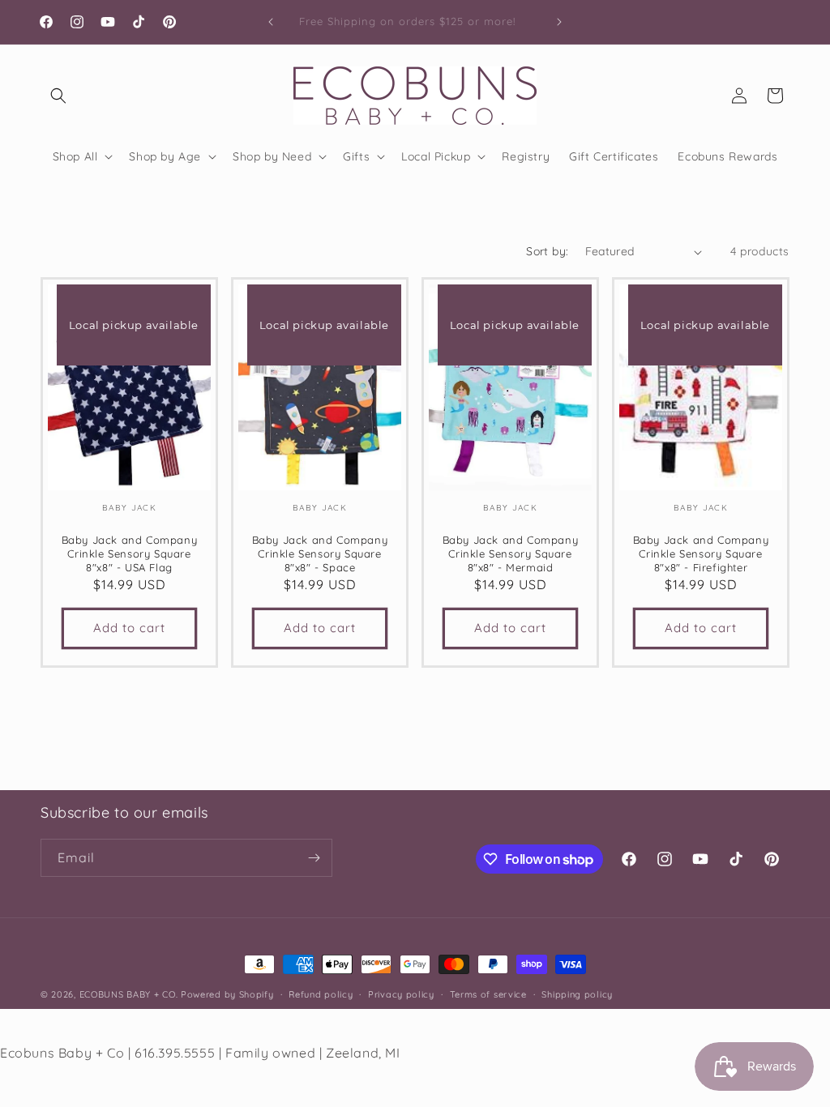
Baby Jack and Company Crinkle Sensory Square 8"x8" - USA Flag (130, 554)
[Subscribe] (314, 858)
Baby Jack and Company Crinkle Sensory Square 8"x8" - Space (320, 554)
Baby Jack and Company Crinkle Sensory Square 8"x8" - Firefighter (701, 554)
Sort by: (547, 251)
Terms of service (488, 994)
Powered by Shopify (227, 994)
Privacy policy (401, 994)
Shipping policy (577, 994)
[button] (58, 95)
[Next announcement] (559, 21)
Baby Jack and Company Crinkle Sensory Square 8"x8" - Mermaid (511, 554)
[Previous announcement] (271, 21)
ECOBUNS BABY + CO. (128, 994)
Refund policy (321, 994)
